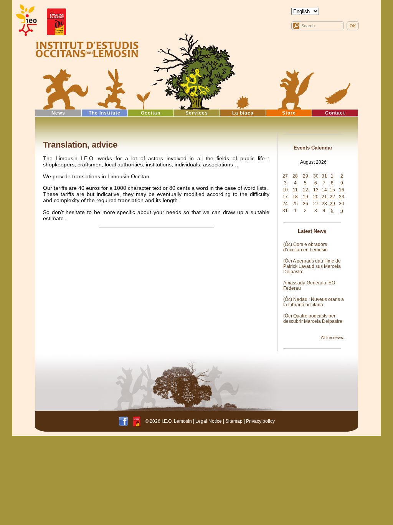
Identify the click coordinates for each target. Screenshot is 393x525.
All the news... (334, 337)
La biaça (243, 113)
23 (341, 196)
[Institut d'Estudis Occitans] (25, 20)
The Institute (105, 113)
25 (295, 203)
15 (332, 190)
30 (316, 176)
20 (316, 196)
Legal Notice (208, 421)
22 (332, 196)
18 (295, 196)
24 (285, 203)
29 (305, 176)
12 (305, 190)
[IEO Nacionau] (87, 48)
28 (295, 176)
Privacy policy (260, 421)
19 (305, 196)
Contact (335, 113)
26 (305, 203)
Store (289, 113)
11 (295, 190)
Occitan (150, 113)
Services (196, 113)
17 (285, 196)
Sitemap (234, 421)
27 (285, 176)
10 (285, 190)
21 (324, 196)
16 (341, 190)
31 (324, 176)
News (58, 113)
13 (316, 190)
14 (324, 190)
